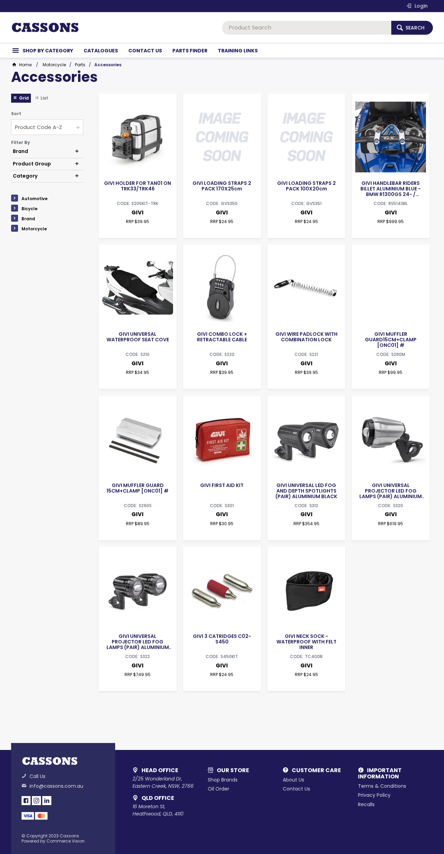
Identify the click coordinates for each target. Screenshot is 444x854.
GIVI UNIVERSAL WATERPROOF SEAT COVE (137, 336)
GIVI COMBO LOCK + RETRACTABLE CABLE (222, 336)
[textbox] (306, 28)
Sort (16, 113)
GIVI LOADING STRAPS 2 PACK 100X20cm (306, 185)
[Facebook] (26, 800)
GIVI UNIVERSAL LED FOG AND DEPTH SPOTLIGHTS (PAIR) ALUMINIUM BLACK (306, 490)
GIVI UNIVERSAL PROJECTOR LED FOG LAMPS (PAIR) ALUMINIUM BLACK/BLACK (137, 641)
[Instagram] (36, 800)
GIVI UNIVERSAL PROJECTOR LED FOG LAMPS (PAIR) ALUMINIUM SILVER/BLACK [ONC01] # (390, 490)
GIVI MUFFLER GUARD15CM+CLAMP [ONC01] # (391, 339)
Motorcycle (34, 229)
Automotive (35, 199)
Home (25, 65)
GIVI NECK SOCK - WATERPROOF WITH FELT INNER (306, 641)
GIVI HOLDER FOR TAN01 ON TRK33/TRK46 (137, 185)
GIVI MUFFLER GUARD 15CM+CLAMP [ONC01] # (137, 488)
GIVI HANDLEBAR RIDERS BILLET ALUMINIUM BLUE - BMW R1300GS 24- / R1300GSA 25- (390, 188)
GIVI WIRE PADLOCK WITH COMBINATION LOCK (306, 336)
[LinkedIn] (46, 800)
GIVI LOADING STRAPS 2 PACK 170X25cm (222, 185)
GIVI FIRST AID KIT (222, 485)
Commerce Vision (65, 841)
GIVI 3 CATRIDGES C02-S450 (222, 638)
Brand (28, 219)
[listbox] (47, 127)
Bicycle (29, 209)
